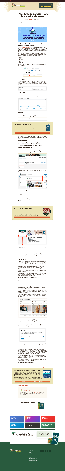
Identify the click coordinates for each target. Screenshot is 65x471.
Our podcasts (30, 454)
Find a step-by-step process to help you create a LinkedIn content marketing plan (31, 363)
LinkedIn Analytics (25, 385)
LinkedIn (20, 385)
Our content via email (31, 453)
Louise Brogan (27, 390)
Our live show (30, 457)
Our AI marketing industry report (33, 460)
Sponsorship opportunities (32, 461)
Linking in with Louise (37, 392)
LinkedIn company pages (26, 47)
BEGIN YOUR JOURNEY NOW (46, 6)
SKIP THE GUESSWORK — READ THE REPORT (32, 132)
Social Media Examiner (18, 5)
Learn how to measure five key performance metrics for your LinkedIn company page (32, 367)
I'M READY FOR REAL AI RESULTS (32, 217)
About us (30, 452)
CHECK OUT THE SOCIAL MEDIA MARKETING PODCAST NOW (32, 381)
